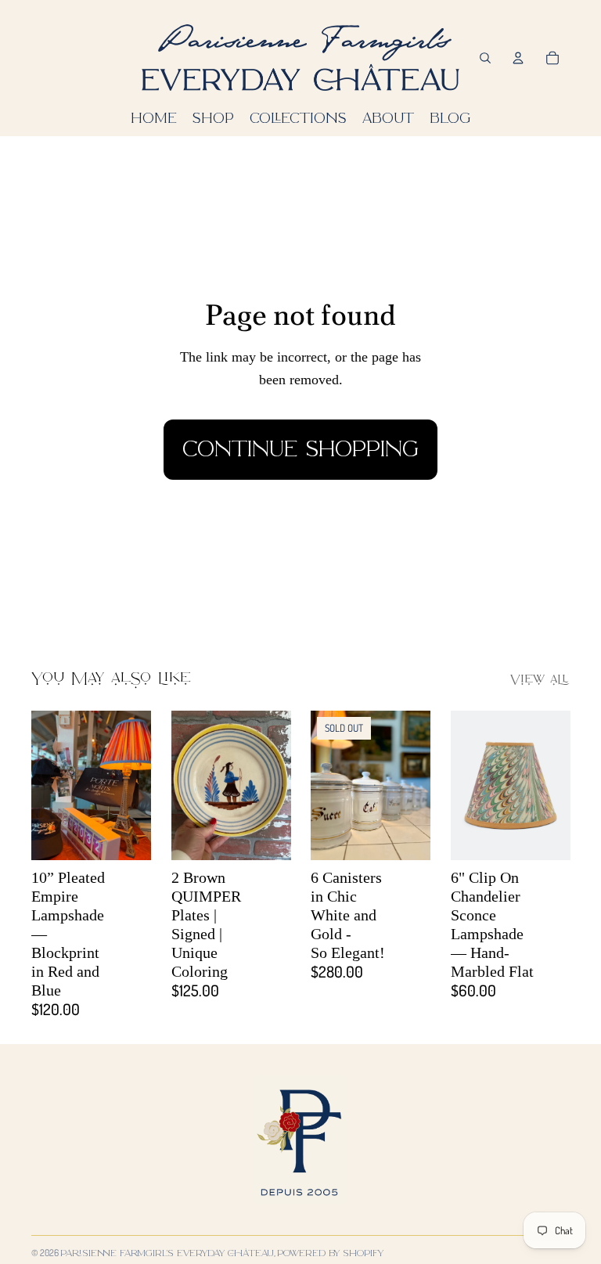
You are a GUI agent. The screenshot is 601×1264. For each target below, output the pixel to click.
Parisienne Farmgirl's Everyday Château (167, 1253)
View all (540, 680)
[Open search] (485, 58)
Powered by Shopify (330, 1253)
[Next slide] (138, 785)
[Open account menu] (518, 58)
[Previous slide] (43, 785)
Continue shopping (300, 449)
